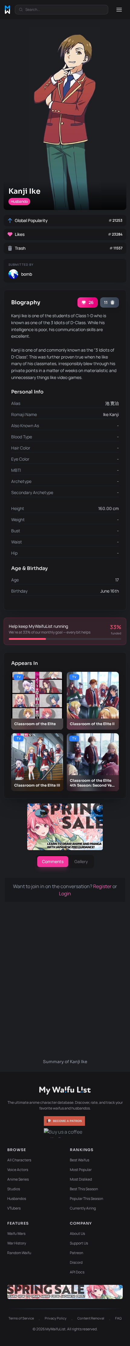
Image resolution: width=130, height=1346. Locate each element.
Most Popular (81, 1169)
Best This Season (84, 1188)
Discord (76, 1262)
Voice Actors (17, 1169)
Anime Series (18, 1179)
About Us (77, 1233)
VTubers (14, 1208)
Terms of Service (21, 1318)
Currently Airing (83, 1208)
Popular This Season (86, 1198)
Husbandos (16, 1198)
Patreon (76, 1252)
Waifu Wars (16, 1233)
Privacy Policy (56, 1318)
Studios (13, 1188)
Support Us (79, 1243)
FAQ (118, 1318)
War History (16, 1243)
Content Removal (90, 1318)
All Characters (19, 1160)
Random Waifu (19, 1252)
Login (65, 893)
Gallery (81, 861)
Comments (52, 861)
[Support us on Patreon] (65, 1121)
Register (102, 886)
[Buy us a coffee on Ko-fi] (65, 1133)
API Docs (77, 1272)
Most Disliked (81, 1179)
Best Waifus (79, 1160)
